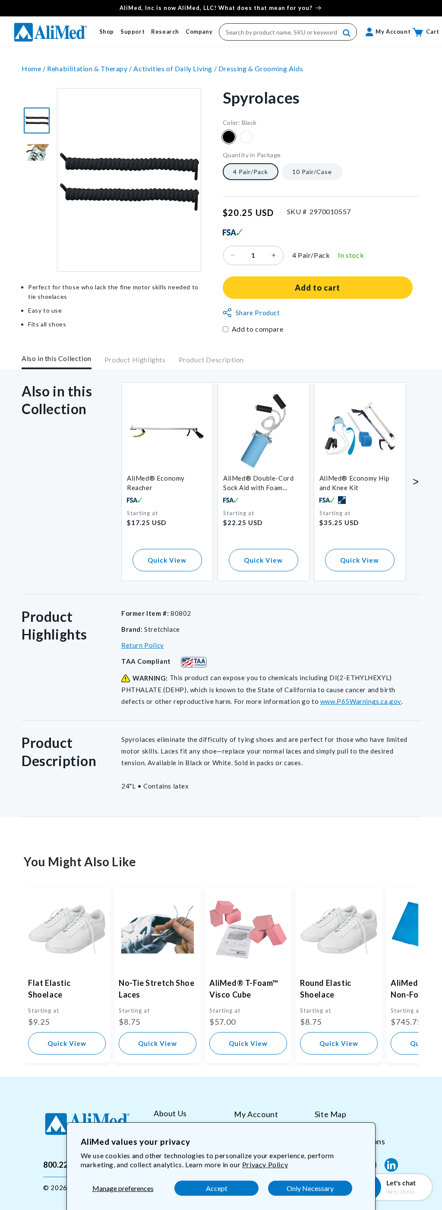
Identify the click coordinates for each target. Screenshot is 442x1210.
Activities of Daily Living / (175, 68)
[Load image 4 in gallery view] (37, 120)
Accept (216, 1188)
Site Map (331, 1114)
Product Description (211, 359)
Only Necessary (310, 1188)
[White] (246, 137)
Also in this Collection (57, 358)
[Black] (229, 137)
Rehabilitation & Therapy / (90, 68)
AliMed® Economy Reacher (156, 482)
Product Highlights (135, 359)
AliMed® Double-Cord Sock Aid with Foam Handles (258, 483)
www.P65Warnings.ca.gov (360, 701)
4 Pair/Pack (250, 171)
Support (132, 31)
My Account (256, 1114)
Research (165, 31)
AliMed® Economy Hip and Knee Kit (354, 482)
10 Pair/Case (312, 171)
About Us (170, 1113)
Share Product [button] (258, 313)
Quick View (167, 560)
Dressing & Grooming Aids (260, 68)
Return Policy (142, 645)
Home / (34, 68)
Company (199, 31)
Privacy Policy (265, 1164)
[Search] (347, 33)
